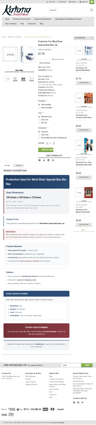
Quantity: (41, 143)
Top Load (44, 132)
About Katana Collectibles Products (68, 19)
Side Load (44, 135)
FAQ (22, 24)
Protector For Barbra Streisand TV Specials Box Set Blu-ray (83, 213)
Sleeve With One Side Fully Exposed (54, 138)
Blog (41, 24)
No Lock (44, 123)
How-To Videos (11, 24)
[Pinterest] (53, 160)
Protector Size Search (21, 19)
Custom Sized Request (42, 19)
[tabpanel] (84, 64)
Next (34, 56)
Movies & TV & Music (14, 37)
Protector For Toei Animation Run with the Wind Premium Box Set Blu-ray (84, 165)
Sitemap (25, 422)
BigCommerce (39, 422)
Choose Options (84, 82)
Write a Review (44, 63)
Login (27, 382)
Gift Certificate (62, 1)
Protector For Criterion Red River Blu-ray (84, 117)
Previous (4, 56)
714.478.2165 (51, 1)
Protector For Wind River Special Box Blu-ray (37, 37)
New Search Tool (78, 381)
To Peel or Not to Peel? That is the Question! (82, 377)
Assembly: (42, 101)
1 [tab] (82, 230)
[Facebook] (40, 160)
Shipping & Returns (32, 384)
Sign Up (33, 382)
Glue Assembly (46, 108)
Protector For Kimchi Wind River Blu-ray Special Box (84, 70)
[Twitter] (44, 160)
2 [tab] (85, 230)
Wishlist (74, 1)
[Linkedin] (48, 160)
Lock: (41, 113)
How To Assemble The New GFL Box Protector (83, 385)
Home (4, 37)
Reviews (18, 165)
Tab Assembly (46, 105)
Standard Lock (46, 117)
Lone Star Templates (57, 422)
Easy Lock (44, 120)
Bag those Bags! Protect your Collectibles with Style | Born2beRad (82, 391)
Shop (7, 19)
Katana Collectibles (81, 63)
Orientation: (43, 128)
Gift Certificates (31, 376)
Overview (7, 165)
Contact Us (32, 24)
